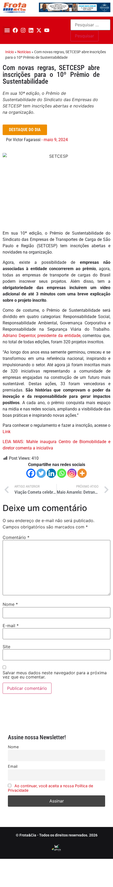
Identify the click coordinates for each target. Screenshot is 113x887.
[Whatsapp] (61, 473)
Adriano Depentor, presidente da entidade (41, 335)
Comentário (16, 537)
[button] (7, 30)
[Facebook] (15, 30)
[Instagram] (23, 30)
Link (7, 431)
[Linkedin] (31, 30)
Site (6, 647)
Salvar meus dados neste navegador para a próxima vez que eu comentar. (55, 675)
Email (12, 766)
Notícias (24, 52)
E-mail (11, 625)
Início (9, 52)
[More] (82, 473)
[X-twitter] (39, 30)
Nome (10, 604)
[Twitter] (41, 473)
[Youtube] (47, 30)
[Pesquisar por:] (90, 24)
